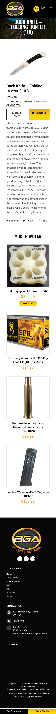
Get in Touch (42, 711)
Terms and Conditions (26, 694)
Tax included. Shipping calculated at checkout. (27, 103)
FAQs (8, 585)
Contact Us (11, 596)
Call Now (18, 114)
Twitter (29, 220)
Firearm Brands (13, 581)
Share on (13, 220)
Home (9, 574)
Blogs (8, 589)
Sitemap (11, 694)
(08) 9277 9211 (36, 9)
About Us (10, 592)
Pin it (44, 220)
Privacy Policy (35, 696)
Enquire (41, 112)
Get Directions (14, 711)
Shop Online (11, 578)
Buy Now (28, 303)
